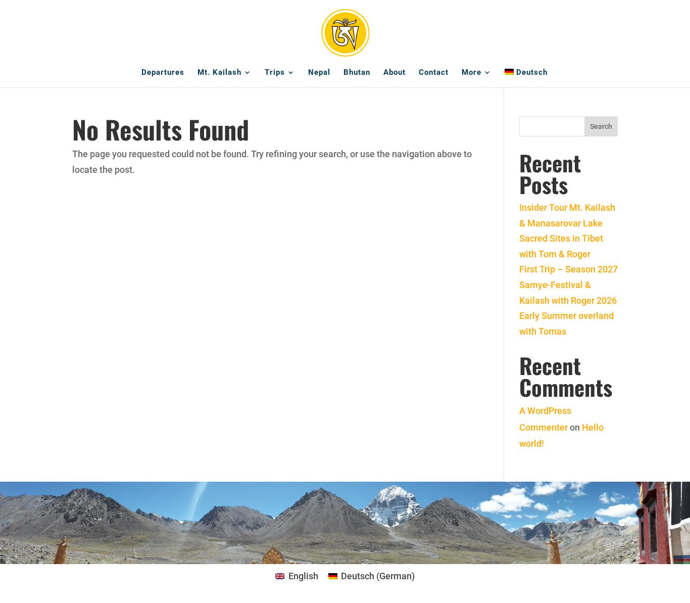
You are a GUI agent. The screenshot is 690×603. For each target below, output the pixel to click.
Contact (434, 73)
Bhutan (356, 73)
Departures (162, 73)
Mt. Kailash (219, 73)
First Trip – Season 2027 (568, 269)
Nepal (319, 73)
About (394, 73)
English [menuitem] (303, 576)
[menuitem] (526, 78)
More (471, 73)
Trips (275, 73)
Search (601, 126)
